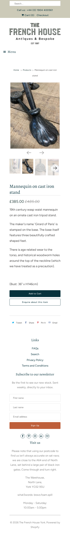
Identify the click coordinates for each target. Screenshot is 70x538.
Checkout (43, 15)
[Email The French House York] (47, 436)
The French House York (32, 522)
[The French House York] (35, 33)
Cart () (29, 15)
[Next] (41, 152)
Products (27, 70)
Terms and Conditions (35, 365)
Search (35, 354)
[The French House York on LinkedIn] (41, 436)
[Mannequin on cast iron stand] (35, 115)
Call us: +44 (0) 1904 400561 (35, 10)
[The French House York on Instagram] (35, 436)
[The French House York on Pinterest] (29, 436)
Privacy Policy (35, 360)
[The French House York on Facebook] (23, 436)
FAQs (35, 348)
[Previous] (28, 152)
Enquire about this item (35, 302)
